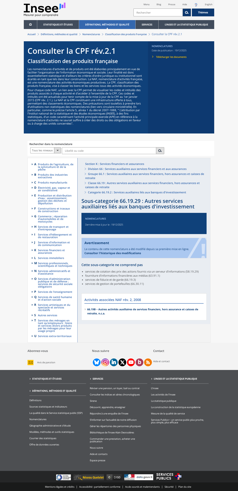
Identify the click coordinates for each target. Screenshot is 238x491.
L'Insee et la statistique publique (186, 24)
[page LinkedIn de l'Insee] (113, 362)
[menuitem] (30, 24)
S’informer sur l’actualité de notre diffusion (113, 419)
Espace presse (97, 460)
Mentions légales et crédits (59, 486)
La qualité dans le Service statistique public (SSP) (56, 413)
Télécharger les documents (171, 57)
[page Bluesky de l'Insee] (96, 362)
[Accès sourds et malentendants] (196, 5)
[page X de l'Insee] (122, 362)
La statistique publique (163, 401)
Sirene (93, 401)
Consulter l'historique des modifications (112, 253)
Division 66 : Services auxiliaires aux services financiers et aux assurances (137, 169)
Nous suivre (96, 447)
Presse (171, 4)
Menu (146, 4)
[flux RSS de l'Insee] (148, 362)
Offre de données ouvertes (44, 444)
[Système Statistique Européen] (64, 480)
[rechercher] (160, 150)
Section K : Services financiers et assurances (114, 164)
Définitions (35, 400)
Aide (184, 4)
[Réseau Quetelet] (89, 480)
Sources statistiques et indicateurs (48, 406)
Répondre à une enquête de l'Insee (109, 413)
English (208, 4)
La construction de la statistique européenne (175, 407)
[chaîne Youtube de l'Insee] (131, 362)
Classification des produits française (126, 34)
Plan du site (184, 486)
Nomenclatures (91, 34)
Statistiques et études (58, 24)
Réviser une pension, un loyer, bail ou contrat (115, 388)
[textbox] (158, 12)
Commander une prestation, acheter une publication (112, 440)
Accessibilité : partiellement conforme (99, 486)
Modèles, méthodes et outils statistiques (51, 432)
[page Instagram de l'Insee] (105, 362)
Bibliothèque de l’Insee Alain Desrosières (112, 432)
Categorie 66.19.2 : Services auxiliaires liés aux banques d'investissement (137, 192)
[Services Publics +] (169, 480)
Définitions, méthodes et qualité (107, 24)
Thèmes (203, 12)
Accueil (32, 34)
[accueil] (30, 24)
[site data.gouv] (139, 480)
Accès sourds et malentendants (142, 486)
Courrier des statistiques (42, 438)
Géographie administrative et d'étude (50, 425)
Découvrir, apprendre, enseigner (107, 407)
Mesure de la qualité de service (168, 413)
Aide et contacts (98, 454)
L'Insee (154, 388)
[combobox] (174, 12)
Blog (159, 4)
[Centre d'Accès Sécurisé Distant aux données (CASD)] (114, 480)
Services (147, 24)
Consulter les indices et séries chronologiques (115, 394)
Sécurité (169, 486)
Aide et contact (161, 361)
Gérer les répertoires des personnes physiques (115, 426)
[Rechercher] (187, 12)
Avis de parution (46, 362)
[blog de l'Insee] (139, 362)
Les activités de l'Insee (163, 394)
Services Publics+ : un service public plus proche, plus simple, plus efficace (177, 421)
